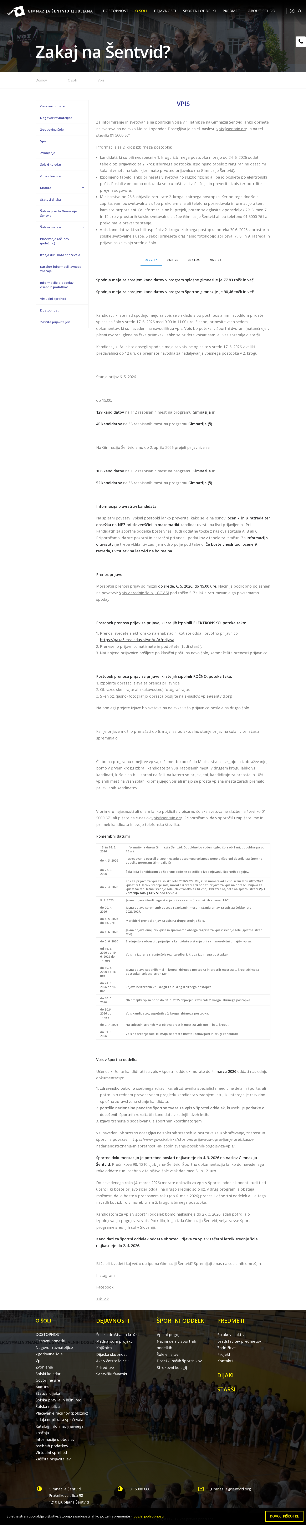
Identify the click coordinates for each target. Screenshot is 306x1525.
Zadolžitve (226, 1347)
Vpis (43, 141)
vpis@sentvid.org (231, 128)
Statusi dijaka (50, 199)
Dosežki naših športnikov (179, 1360)
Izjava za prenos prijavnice (156, 683)
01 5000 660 (139, 1488)
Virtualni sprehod (53, 298)
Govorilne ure (50, 176)
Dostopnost (49, 310)
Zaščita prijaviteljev (55, 322)
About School (262, 10)
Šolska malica (50, 227)
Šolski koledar (50, 164)
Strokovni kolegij (172, 1367)
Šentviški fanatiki (111, 1373)
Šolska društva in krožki (117, 1334)
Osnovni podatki (52, 106)
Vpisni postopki (146, 517)
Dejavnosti (165, 10)
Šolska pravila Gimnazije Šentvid (58, 213)
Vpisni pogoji (168, 1334)
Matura (45, 188)
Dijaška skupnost (111, 1354)
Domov (41, 80)
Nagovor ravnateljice (56, 118)
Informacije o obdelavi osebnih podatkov (57, 284)
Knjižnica (104, 1347)
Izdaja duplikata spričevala (60, 255)
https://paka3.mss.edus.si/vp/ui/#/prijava (137, 639)
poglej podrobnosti (148, 1516)
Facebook (104, 1287)
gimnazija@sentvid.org (230, 1488)
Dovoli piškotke (284, 1516)
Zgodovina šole (52, 129)
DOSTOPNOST (116, 10)
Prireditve (105, 1367)
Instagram (105, 1275)
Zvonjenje (47, 153)
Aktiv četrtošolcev (112, 1360)
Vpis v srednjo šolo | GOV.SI (144, 592)
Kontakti (225, 1360)
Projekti (224, 1354)
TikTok (102, 1298)
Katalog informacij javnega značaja (61, 268)
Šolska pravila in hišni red (58, 1399)
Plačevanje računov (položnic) (54, 241)
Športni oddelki (199, 10)
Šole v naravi (168, 1354)
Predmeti (232, 10)
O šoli (141, 10)
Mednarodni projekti (114, 1341)
